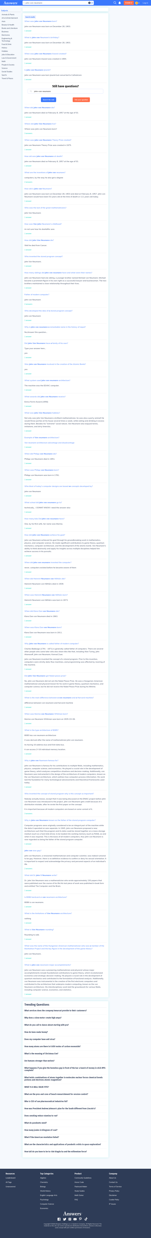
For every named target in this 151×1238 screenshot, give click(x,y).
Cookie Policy (114, 1200)
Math (4, 61)
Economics (44, 1208)
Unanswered (10, 1187)
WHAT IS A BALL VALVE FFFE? (36, 1087)
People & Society (8, 65)
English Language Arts (48, 1195)
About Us (112, 1178)
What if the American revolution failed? (41, 1137)
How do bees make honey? (36, 1032)
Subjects (4, 11)
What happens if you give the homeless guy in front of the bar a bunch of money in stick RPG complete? (64, 1069)
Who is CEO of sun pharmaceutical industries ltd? (46, 1101)
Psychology (44, 1200)
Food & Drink (6, 44)
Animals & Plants (8, 15)
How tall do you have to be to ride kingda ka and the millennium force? (55, 1151)
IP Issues (112, 1204)
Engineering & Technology (7, 39)
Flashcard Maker (81, 1187)
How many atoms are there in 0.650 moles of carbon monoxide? (52, 1046)
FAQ (76, 1200)
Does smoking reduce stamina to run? (41, 1115)
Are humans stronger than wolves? (39, 1060)
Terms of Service (115, 1187)
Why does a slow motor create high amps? (42, 1017)
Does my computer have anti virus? (39, 1039)
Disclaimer (113, 1195)
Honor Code (79, 1182)
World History (45, 1191)
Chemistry (44, 1182)
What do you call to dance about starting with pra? (46, 1025)
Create (127, 3)
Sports (4, 75)
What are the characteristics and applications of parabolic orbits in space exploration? (62, 1144)
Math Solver (79, 1195)
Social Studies (7, 72)
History (4, 48)
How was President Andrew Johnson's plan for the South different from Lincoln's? (60, 1108)
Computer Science (47, 1204)
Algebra (43, 1178)
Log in (145, 3)
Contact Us (113, 1182)
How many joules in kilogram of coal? (40, 1130)
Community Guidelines (83, 1178)
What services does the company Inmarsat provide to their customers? (55, 1010)
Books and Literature (10, 28)
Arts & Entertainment (10, 18)
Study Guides (80, 1191)
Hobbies (5, 51)
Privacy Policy (114, 1191)
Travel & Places (7, 78)
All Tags (9, 1182)
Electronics (6, 35)
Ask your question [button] (81, 100)
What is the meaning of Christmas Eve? (41, 1053)
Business (5, 32)
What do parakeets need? (35, 1123)
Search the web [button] (48, 100)
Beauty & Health (8, 25)
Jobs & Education (8, 55)
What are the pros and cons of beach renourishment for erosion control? (56, 1094)
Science (5, 68)
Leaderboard (10, 1178)
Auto (3, 21)
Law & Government (9, 58)
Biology (43, 1187)
